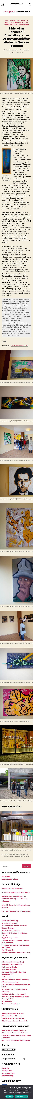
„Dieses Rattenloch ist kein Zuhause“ (15, 1033)
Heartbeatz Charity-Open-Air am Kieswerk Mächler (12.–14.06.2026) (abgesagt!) (15, 899)
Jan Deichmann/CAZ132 (19, 346)
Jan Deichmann (19, 854)
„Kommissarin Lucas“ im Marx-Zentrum (16, 1040)
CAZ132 (6, 854)
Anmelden (5, 1068)
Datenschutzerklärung (10, 879)
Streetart (26, 856)
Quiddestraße (19, 856)
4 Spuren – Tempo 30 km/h (11, 1016)
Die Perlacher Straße (9, 967)
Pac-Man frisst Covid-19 (10, 930)
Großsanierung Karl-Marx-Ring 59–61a (16, 892)
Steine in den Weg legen (10, 1004)
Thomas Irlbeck (13, 50)
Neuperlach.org (16, 3)
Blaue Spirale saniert (9, 923)
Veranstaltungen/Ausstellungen (16, 24)
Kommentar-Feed (8, 1073)
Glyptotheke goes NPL (10, 938)
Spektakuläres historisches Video (14, 1030)
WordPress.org (7, 1076)
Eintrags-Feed (7, 1070)
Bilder (7, 20)
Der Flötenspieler (8, 950)
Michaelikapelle (7, 977)
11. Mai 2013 (25, 50)
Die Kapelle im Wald (9, 969)
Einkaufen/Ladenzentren (19, 20)
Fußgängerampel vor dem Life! (13, 1018)
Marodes (25, 22)
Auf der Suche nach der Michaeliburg (15, 979)
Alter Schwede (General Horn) (13, 962)
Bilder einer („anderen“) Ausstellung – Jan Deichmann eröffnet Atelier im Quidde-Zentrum (16, 37)
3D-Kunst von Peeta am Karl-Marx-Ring (16, 952)
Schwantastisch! (8, 1001)
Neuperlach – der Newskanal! (12, 888)
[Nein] (31, 1092)
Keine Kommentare (17, 53)
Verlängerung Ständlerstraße (12, 1013)
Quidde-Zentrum (9, 856)
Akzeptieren (9, 1096)
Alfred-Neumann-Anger (10, 982)
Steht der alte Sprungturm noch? (14, 994)
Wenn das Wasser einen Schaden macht (16, 911)
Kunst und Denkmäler (13, 22)
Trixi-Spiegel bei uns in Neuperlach (14, 1021)
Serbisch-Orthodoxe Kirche (12, 964)
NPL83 (26, 854)
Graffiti (11, 854)
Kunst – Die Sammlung (10, 921)
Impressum (6, 876)
